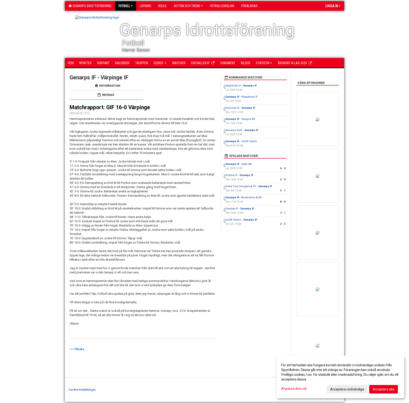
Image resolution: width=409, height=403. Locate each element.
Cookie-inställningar (82, 389)
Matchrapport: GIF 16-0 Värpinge (110, 107)
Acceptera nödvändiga (347, 389)
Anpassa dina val (294, 388)
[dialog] (340, 377)
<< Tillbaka (77, 349)
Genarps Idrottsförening (91, 6)
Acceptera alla (383, 389)
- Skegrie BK (240, 119)
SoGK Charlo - (241, 219)
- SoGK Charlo (241, 141)
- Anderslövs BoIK (244, 197)
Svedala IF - (240, 208)
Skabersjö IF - (241, 85)
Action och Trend (187, 6)
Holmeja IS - (240, 107)
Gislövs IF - (239, 175)
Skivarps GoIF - (242, 130)
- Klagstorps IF (242, 96)
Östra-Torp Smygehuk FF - (249, 186)
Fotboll (124, 6)
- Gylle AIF (239, 164)
